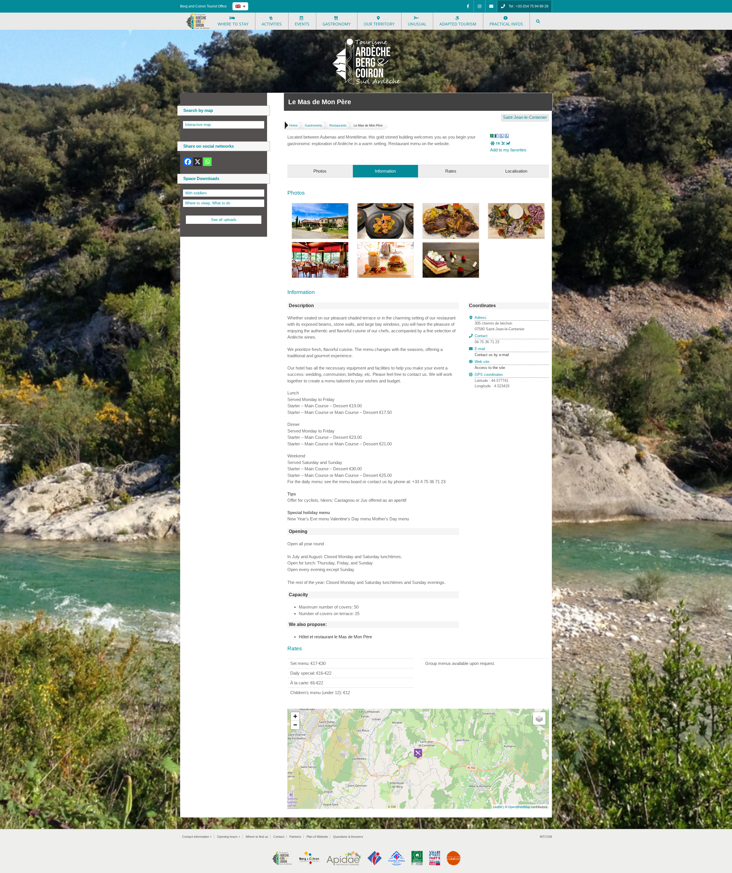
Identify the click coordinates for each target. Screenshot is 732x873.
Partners (295, 836)
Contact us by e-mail (492, 352)
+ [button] (295, 716)
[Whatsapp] (207, 161)
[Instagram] (479, 6)
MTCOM (546, 836)
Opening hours (228, 836)
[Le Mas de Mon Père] (320, 206)
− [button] (295, 724)
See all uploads (223, 220)
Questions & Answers (348, 836)
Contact (278, 836)
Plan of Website (317, 836)
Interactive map (198, 125)
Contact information (197, 836)
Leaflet (497, 806)
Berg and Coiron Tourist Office (203, 6)
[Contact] (491, 6)
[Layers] (539, 718)
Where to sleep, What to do (207, 203)
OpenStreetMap (519, 806)
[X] (197, 161)
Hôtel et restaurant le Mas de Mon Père (335, 636)
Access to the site (490, 368)
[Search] (538, 21)
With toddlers (196, 193)
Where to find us (257, 836)
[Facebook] (468, 6)
